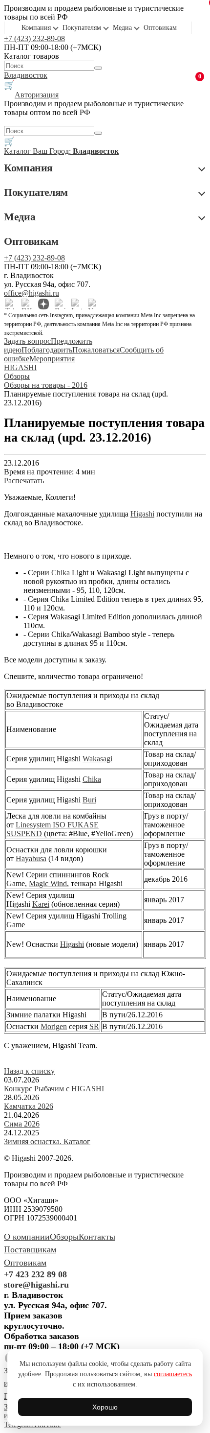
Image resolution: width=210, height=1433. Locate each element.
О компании (27, 1237)
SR (94, 1026)
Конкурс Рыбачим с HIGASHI (54, 1088)
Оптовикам (160, 27)
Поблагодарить (46, 350)
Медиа (122, 27)
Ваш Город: (76, 151)
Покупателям (82, 27)
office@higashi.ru (31, 293)
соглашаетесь (173, 1374)
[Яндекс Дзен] (43, 304)
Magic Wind (48, 883)
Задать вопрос (27, 341)
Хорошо (105, 1407)
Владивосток (25, 75)
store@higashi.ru (36, 1285)
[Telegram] (10, 304)
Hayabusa (31, 858)
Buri (89, 800)
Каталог (18, 151)
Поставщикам (30, 1249)
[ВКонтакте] (27, 304)
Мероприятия (52, 358)
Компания (36, 27)
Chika (60, 572)
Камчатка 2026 (28, 1106)
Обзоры (64, 1237)
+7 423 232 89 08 (35, 1274)
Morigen (54, 1026)
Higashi (142, 514)
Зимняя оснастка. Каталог (47, 1141)
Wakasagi (97, 758)
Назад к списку (29, 1071)
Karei (40, 904)
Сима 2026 (22, 1124)
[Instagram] (76, 304)
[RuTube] (60, 304)
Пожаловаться (96, 350)
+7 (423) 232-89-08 (34, 38)
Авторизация (37, 95)
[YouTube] (93, 304)
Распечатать (24, 480)
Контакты (97, 1237)
